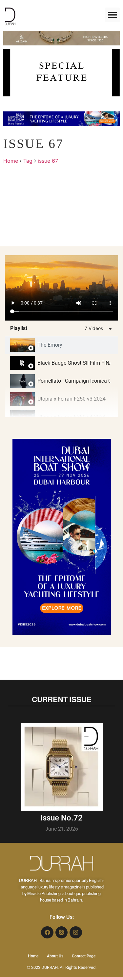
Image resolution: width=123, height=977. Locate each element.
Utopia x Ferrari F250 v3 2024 (71, 399)
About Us (55, 956)
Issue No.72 (61, 817)
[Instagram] (76, 932)
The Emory (49, 345)
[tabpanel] (61, 288)
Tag (27, 160)
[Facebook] (47, 932)
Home (10, 160)
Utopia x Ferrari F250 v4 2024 (71, 417)
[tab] (61, 345)
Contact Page (83, 956)
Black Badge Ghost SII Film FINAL (73, 363)
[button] (112, 15)
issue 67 (48, 160)
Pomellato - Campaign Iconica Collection (73, 381)
